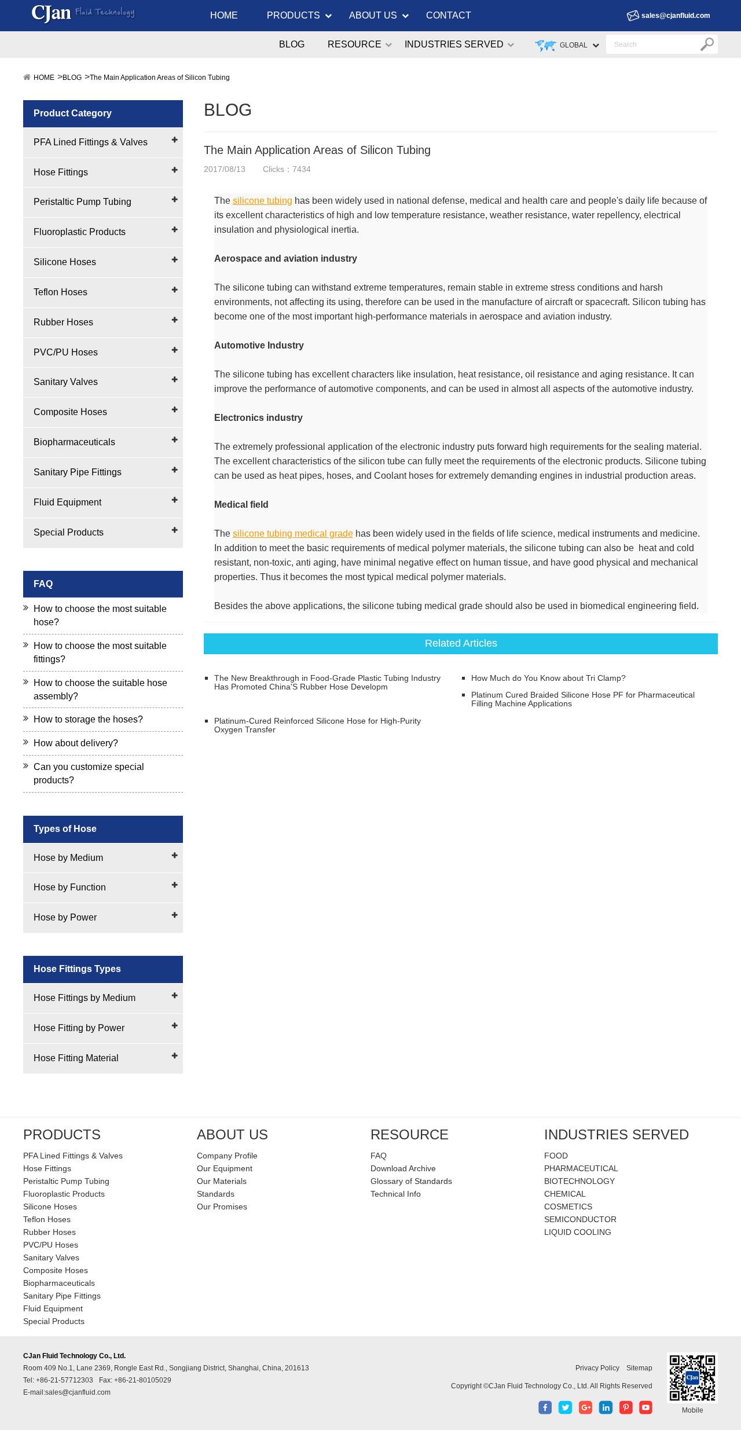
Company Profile (227, 1155)
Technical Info (395, 1193)
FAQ (378, 1155)
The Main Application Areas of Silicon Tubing (160, 78)
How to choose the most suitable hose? (100, 615)
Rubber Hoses (63, 322)
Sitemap (639, 1368)
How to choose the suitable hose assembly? (100, 689)
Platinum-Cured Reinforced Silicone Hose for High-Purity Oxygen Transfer (317, 725)
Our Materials (222, 1181)
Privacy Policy (597, 1368)
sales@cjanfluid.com (675, 16)
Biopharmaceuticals (74, 442)
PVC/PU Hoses (66, 352)
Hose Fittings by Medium (84, 998)
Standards (215, 1193)
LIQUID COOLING (577, 1232)
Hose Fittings (61, 172)
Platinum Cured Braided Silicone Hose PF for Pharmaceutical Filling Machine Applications (583, 699)
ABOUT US (373, 15)
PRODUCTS (293, 15)
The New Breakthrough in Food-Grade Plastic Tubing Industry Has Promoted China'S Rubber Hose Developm (327, 682)
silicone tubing (262, 201)
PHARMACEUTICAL (581, 1168)
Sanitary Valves (66, 382)
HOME (224, 15)
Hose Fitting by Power (79, 1028)
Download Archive (403, 1168)
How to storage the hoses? (88, 719)
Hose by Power (65, 917)
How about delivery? (76, 743)
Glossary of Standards (411, 1181)
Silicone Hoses (65, 262)
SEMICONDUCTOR (580, 1219)
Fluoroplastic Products (80, 232)
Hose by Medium (68, 858)
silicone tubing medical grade (293, 533)
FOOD (556, 1155)
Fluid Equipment (67, 502)
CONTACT (448, 15)
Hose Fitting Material (76, 1058)
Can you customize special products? (89, 773)
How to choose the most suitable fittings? (100, 652)
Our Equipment (224, 1168)
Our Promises (222, 1206)
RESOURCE (354, 44)
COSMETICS (568, 1206)
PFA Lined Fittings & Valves (91, 142)
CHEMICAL (565, 1193)
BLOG (292, 44)
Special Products (69, 532)
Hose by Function (70, 887)
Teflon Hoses (60, 292)
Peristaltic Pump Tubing (82, 202)
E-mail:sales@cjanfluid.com (67, 1392)
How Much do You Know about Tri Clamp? (548, 678)
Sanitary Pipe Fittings (78, 472)
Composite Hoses (70, 412)
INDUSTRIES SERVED (454, 44)
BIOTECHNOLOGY (579, 1181)
